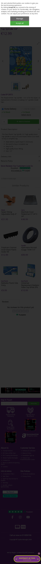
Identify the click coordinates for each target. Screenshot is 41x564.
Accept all (20, 23)
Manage (19, 18)
